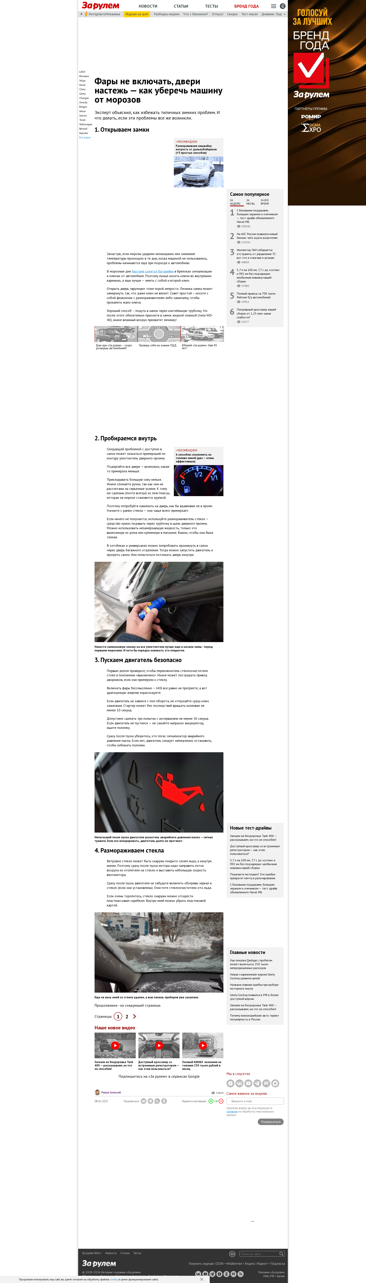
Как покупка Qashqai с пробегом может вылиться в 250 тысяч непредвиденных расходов (251, 964)
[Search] (281, 1254)
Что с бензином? (195, 14)
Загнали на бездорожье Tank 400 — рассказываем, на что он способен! (253, 838)
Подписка (277, 1263)
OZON (219, 1263)
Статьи (181, 6)
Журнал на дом (137, 14)
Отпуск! (217, 14)
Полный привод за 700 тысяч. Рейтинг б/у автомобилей (256, 295)
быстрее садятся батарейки (153, 271)
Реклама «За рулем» (271, 1272)
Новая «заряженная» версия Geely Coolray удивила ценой (252, 976)
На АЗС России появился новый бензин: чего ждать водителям (257, 236)
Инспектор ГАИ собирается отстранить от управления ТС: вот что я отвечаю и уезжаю (256, 253)
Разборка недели (166, 14)
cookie (113, 1279)
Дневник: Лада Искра (277, 14)
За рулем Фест (91, 1253)
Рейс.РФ (268, 1276)
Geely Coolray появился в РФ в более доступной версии (254, 997)
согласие (232, 1111)
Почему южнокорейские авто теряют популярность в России (254, 1017)
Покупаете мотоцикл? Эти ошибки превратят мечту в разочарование (252, 876)
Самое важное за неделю (246, 1093)
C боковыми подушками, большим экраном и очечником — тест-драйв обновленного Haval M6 (257, 216)
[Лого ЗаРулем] (100, 6)
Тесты (211, 6)
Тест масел (249, 14)
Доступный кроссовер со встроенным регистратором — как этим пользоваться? (255, 850)
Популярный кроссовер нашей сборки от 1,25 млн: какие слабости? (256, 313)
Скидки (232, 14)
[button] (202, 1279)
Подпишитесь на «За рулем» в (159, 1076)
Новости (148, 6)
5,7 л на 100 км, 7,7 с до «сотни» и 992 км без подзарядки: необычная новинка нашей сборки (258, 275)
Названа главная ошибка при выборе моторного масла (254, 986)
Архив (281, 1276)
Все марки (85, 137)
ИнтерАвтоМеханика (104, 14)
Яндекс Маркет (256, 1263)
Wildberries (234, 1263)
